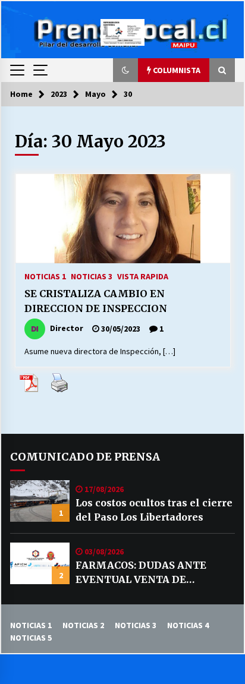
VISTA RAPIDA (142, 275)
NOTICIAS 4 (188, 625)
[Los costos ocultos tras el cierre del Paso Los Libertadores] (40, 501)
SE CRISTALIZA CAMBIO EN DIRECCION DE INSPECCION (95, 301)
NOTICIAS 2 (83, 625)
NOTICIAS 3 (91, 275)
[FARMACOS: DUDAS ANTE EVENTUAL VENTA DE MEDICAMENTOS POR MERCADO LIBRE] (40, 563)
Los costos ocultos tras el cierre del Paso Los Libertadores (154, 510)
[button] (125, 70)
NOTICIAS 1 (45, 275)
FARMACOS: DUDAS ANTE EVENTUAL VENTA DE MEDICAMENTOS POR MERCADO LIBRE (141, 573)
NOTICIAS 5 (31, 637)
